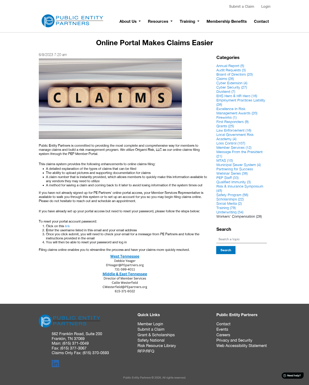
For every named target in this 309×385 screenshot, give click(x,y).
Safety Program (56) (232, 195)
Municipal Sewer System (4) (238, 165)
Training (188, 21)
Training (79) (226, 208)
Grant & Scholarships (156, 334)
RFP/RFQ (146, 351)
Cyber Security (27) (231, 87)
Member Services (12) (233, 147)
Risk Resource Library (157, 345)
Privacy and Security (234, 340)
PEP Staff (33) (227, 178)
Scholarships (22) (230, 199)
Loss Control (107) (230, 143)
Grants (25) (225, 126)
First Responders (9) (232, 122)
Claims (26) (225, 79)
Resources (158, 21)
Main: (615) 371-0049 (70, 343)
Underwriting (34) (229, 212)
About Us (128, 21)
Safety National (151, 340)
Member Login (150, 324)
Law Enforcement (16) (233, 130)
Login (265, 6)
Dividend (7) (225, 91)
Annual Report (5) (230, 66)
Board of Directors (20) (234, 74)
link (67, 226)
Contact (261, 21)
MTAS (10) (224, 160)
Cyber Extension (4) (231, 83)
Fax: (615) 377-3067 (69, 348)
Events (222, 329)
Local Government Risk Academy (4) (235, 137)
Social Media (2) (229, 203)
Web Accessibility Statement (241, 345)
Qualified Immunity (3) (233, 182)
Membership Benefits (227, 21)
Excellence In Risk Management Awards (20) (236, 111)
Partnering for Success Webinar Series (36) (234, 171)
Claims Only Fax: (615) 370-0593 (80, 352)
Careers (223, 334)
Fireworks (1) (226, 117)
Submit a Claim (241, 6)
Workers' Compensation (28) (239, 216)
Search (225, 250)
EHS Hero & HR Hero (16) (236, 96)
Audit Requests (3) (231, 70)
